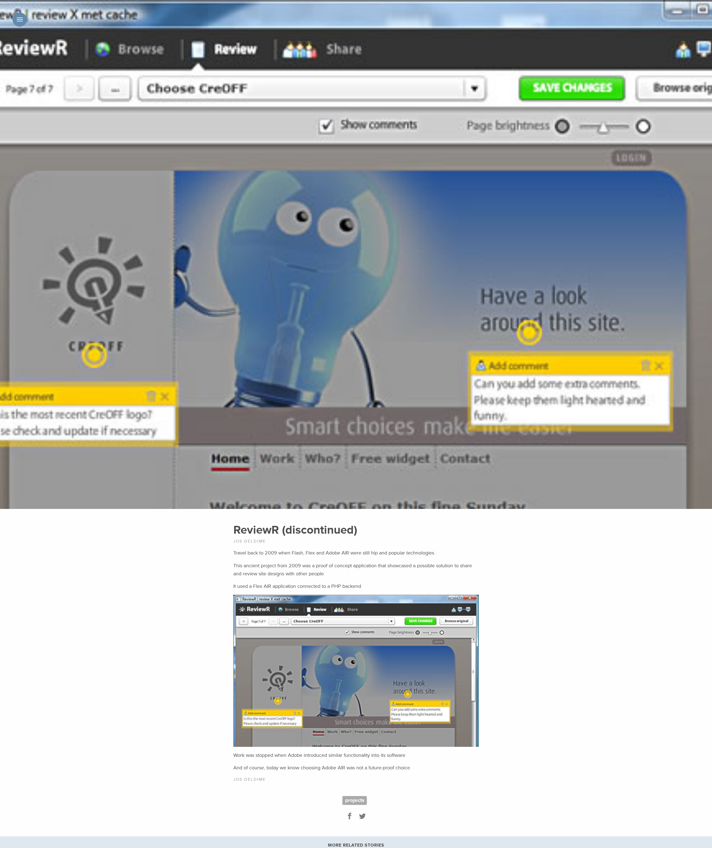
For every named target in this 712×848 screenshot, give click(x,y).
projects (354, 800)
